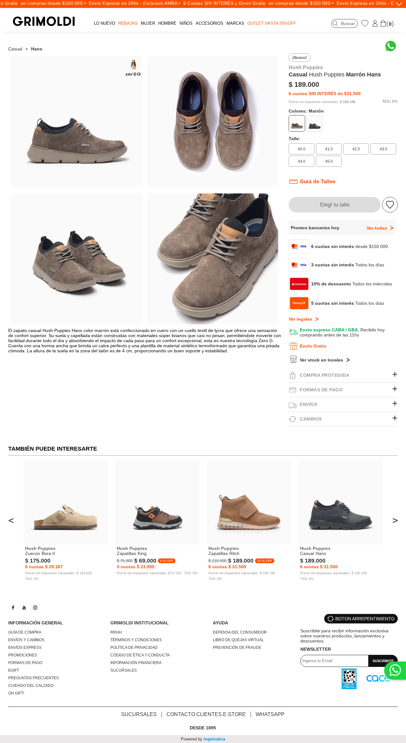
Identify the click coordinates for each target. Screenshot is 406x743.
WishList (365, 23)
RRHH (116, 632)
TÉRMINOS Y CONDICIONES (136, 640)
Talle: (294, 138)
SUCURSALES (123, 670)
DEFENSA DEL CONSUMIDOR (240, 632)
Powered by (203, 739)
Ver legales (300, 319)
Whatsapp (270, 714)
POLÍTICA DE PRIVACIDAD (134, 647)
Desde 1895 (203, 727)
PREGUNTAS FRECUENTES (33, 678)
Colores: (306, 111)
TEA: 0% (390, 101)
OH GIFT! (16, 693)
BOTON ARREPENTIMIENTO (365, 618)
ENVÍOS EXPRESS (25, 647)
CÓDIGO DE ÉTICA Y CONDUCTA (140, 655)
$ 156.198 (347, 102)
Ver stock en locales (321, 359)
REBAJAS (128, 23)
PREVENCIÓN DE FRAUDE (237, 647)
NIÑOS (186, 23)
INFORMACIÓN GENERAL (35, 622)
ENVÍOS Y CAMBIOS (26, 640)
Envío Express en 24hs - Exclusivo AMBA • (125, 3)
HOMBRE (167, 23)
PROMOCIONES (22, 655)
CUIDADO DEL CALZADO (31, 685)
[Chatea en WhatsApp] (390, 46)
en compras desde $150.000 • (44, 3)
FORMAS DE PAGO (25, 663)
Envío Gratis (313, 346)
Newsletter (315, 649)
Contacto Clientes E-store (206, 714)
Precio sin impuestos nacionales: (314, 102)
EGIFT (13, 670)
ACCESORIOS (209, 23)
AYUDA (220, 622)
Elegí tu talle (335, 205)
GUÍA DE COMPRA (24, 632)
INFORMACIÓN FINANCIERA (135, 663)
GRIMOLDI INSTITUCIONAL (139, 622)
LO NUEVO (104, 23)
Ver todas (377, 228)
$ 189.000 (304, 84)
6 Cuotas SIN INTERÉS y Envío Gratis (215, 3)
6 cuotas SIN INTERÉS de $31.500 (325, 93)
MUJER (148, 23)
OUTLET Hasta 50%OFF (271, 23)
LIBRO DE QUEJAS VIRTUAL (238, 640)
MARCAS (235, 23)
